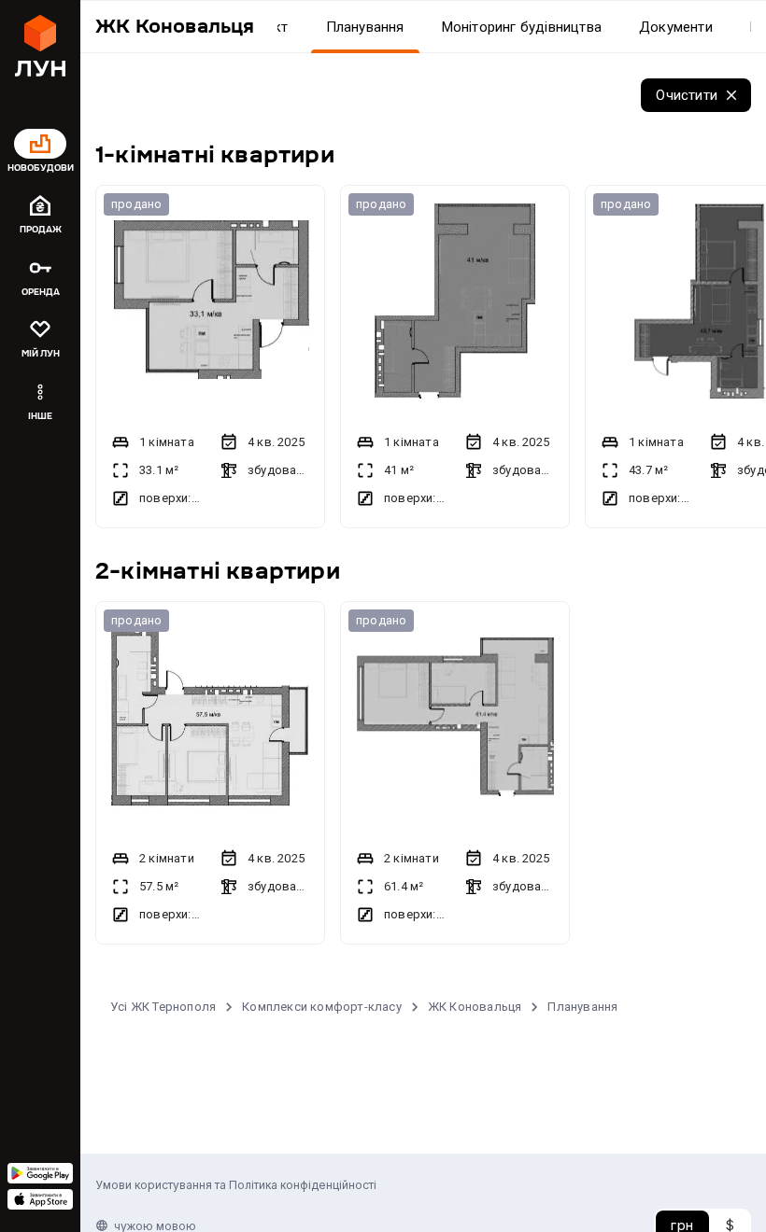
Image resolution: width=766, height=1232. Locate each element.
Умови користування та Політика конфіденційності (235, 1185)
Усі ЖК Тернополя (163, 1007)
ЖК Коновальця (475, 1007)
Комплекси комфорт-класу (322, 1007)
